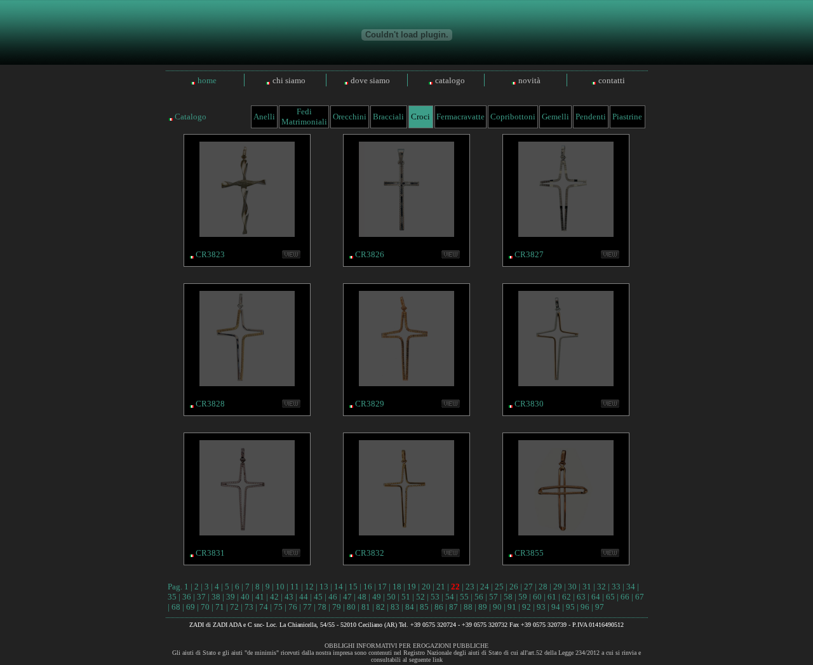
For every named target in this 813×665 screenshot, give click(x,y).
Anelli (264, 116)
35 (172, 596)
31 (586, 586)
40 (245, 596)
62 (566, 596)
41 (259, 596)
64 (595, 596)
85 (424, 607)
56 (478, 596)
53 (435, 596)
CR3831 (210, 553)
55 (464, 596)
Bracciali (388, 116)
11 (294, 586)
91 (511, 607)
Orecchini (349, 116)
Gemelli (555, 116)
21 (440, 586)
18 (397, 586)
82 (380, 607)
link (438, 659)
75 (278, 607)
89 (482, 607)
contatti (611, 80)
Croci (420, 116)
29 (557, 586)
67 (639, 596)
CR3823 (210, 254)
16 (367, 586)
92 (526, 607)
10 (280, 586)
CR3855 (529, 553)
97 (599, 607)
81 (365, 607)
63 (581, 596)
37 (201, 596)
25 (499, 586)
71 (219, 607)
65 (610, 596)
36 (186, 596)
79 (336, 607)
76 (292, 607)
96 (585, 607)
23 (470, 586)
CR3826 (369, 254)
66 (625, 596)
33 (616, 586)
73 (249, 607)
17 (382, 586)
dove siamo (370, 80)
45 (318, 596)
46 (332, 596)
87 (453, 607)
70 (205, 607)
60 (537, 596)
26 (513, 586)
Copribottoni (512, 116)
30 (572, 586)
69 (190, 607)
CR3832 (369, 553)
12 (309, 586)
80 (351, 607)
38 (216, 596)
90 (497, 607)
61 (552, 596)
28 (543, 586)
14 (338, 586)
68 (175, 607)
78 (322, 607)
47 (347, 596)
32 (601, 586)
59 (522, 596)
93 (541, 607)
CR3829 (369, 403)
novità (529, 80)
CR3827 (529, 254)
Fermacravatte (460, 116)
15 (353, 586)
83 (395, 607)
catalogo (450, 80)
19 (411, 586)
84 (409, 607)
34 (630, 586)
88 (468, 607)
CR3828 (210, 403)
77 (307, 607)
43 (289, 596)
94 (555, 607)
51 (405, 596)
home (207, 80)
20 (426, 586)
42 (274, 596)
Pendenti (590, 116)
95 (570, 607)
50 (391, 596)
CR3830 (529, 403)
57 (493, 596)
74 (263, 607)
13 (323, 586)
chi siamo (289, 80)
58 (508, 596)
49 (376, 596)
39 (230, 596)
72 (234, 607)
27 (528, 586)
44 (303, 596)
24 (484, 586)
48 (362, 596)
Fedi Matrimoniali (304, 116)
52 (420, 596)
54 (449, 596)
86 (438, 607)
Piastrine (627, 116)
